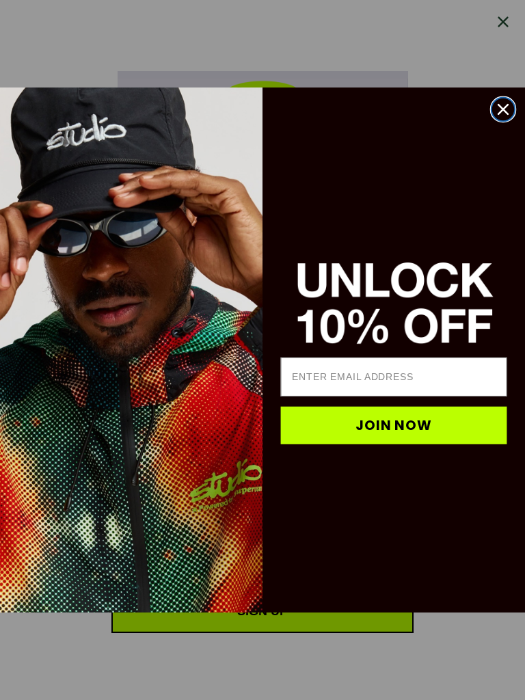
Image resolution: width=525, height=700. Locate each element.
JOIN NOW (393, 425)
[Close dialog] (503, 109)
